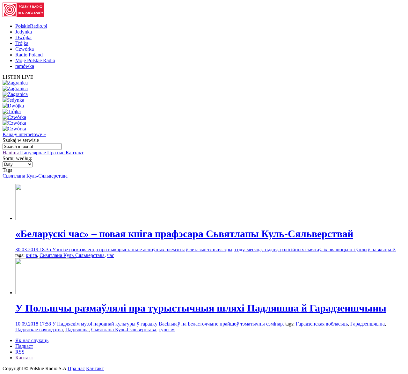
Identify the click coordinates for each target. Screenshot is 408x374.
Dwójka (23, 37)
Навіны (11, 152)
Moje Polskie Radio (35, 60)
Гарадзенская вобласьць (322, 323)
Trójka (21, 43)
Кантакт (75, 152)
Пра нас (56, 152)
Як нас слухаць (31, 340)
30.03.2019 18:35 (33, 249)
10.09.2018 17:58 (33, 323)
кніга (31, 255)
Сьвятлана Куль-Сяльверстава (35, 176)
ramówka (24, 66)
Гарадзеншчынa (367, 323)
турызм (167, 329)
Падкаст (24, 346)
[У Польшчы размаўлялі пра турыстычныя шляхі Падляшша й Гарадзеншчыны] (45, 292)
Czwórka (24, 49)
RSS (20, 352)
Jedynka (23, 31)
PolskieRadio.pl (31, 26)
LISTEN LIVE (18, 77)
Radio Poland (29, 54)
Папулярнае (33, 152)
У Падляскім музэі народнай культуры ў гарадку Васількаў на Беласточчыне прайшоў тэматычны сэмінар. (168, 323)
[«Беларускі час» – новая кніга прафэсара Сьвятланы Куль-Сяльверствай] (45, 218)
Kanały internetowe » (24, 134)
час (110, 255)
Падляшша (77, 329)
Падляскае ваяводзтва (39, 329)
